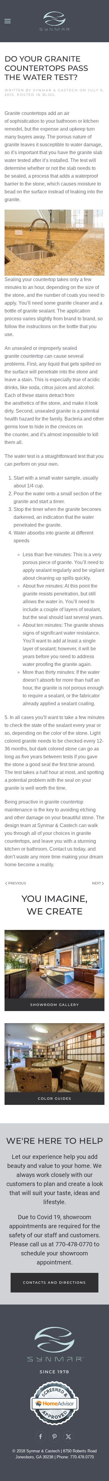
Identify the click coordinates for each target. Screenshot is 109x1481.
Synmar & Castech (55, 90)
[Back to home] (54, 21)
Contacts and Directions (54, 1282)
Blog (48, 95)
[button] (8, 21)
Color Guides (54, 1098)
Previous (17, 883)
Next (96, 883)
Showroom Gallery (54, 1005)
